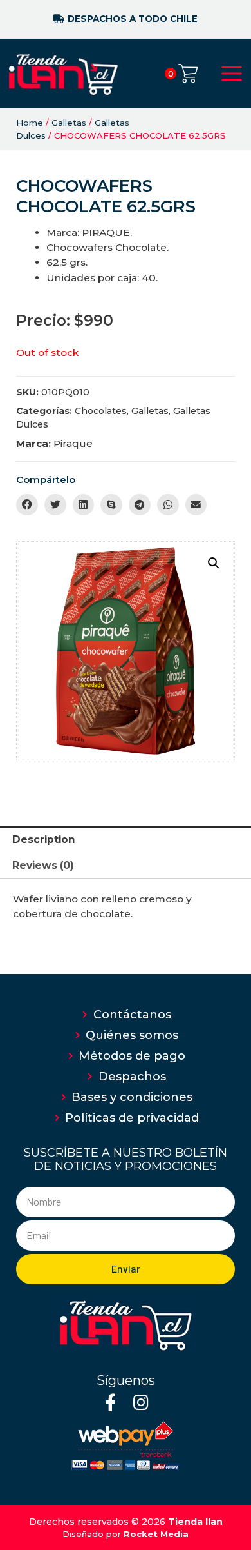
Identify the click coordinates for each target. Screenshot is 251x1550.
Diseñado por (125, 1534)
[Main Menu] (231, 73)
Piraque (73, 443)
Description (43, 839)
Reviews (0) (43, 865)
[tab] (125, 839)
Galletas (68, 122)
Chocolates (101, 411)
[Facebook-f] (110, 1402)
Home (29, 122)
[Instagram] (140, 1402)
